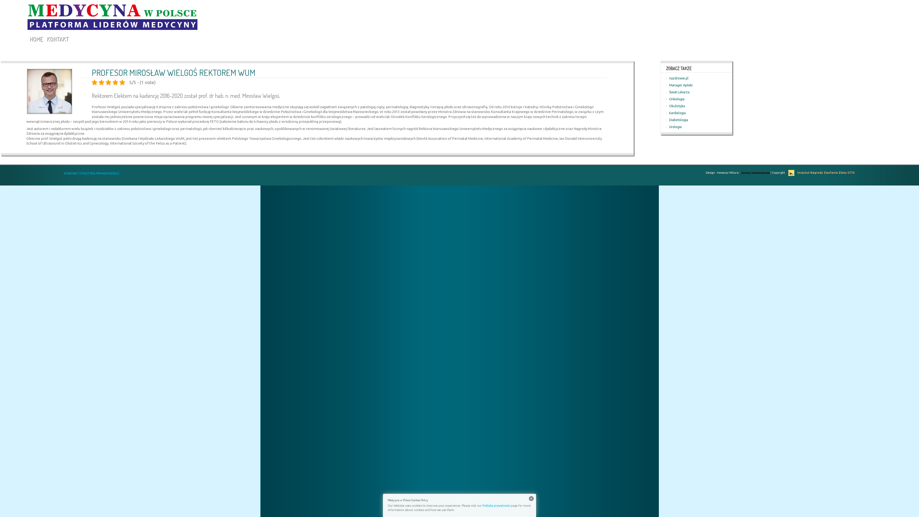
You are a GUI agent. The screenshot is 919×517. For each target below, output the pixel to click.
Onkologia (676, 99)
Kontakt (58, 39)
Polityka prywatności (496, 505)
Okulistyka (677, 106)
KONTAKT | (72, 173)
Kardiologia (677, 113)
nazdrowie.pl (679, 78)
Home (36, 39)
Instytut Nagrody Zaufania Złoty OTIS (826, 172)
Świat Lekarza (679, 92)
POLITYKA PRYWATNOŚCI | (99, 173)
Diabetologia (678, 120)
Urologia (675, 127)
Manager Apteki (681, 85)
